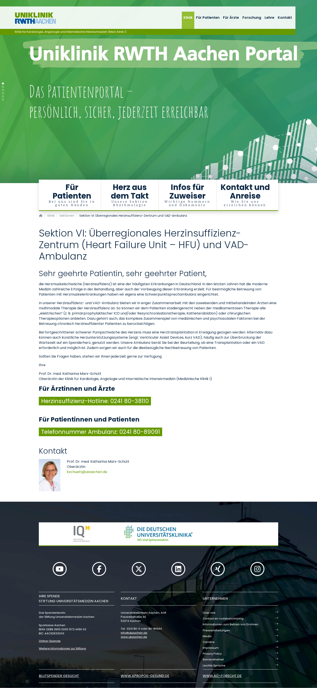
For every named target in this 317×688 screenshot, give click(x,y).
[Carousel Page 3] (3, 90)
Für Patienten (208, 17)
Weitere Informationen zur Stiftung (62, 648)
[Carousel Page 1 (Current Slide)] (3, 83)
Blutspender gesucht (59, 675)
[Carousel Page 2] (3, 87)
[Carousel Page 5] (3, 96)
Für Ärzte (231, 17)
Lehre (269, 17)
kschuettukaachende (87, 471)
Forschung (251, 17)
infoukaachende (134, 633)
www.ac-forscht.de (222, 675)
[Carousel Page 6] (3, 100)
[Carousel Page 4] (3, 93)
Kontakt (285, 17)
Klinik (188, 17)
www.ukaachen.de (134, 637)
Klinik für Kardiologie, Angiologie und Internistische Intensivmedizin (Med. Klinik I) (70, 32)
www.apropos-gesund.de (145, 675)
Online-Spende (50, 641)
